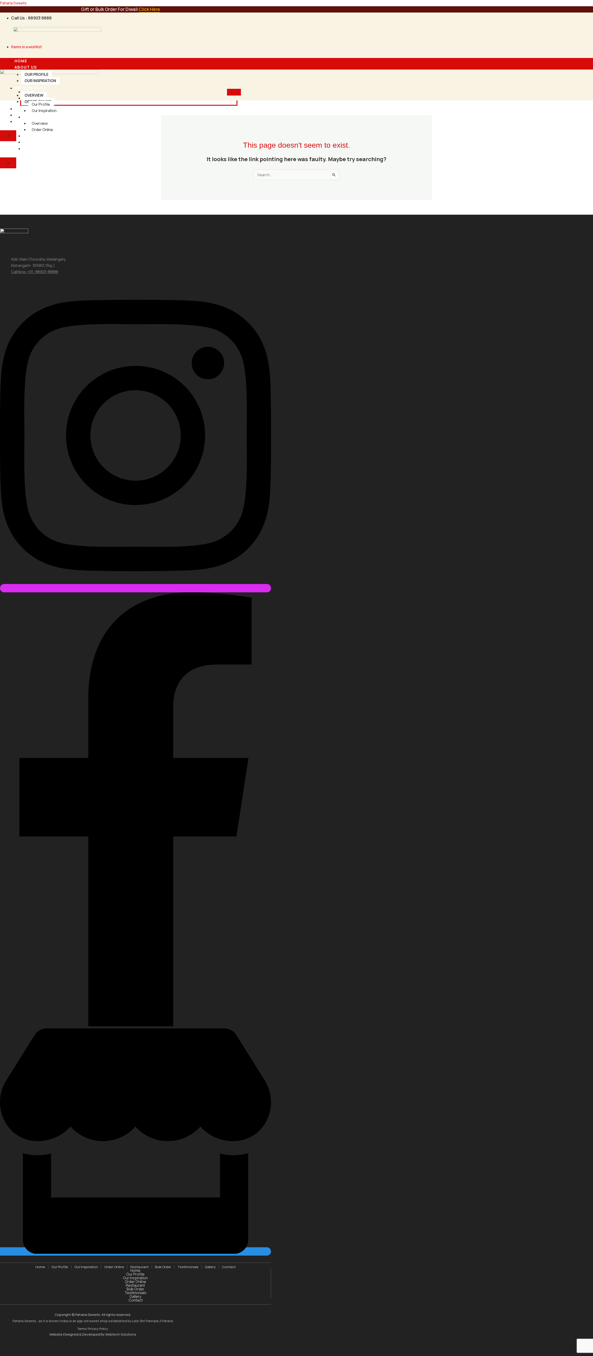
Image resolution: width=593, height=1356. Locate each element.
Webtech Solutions (120, 1334)
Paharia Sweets (13, 3)
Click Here (149, 9)
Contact (25, 121)
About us (26, 67)
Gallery (210, 1267)
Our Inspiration (40, 80)
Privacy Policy (98, 1329)
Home (21, 61)
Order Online (42, 129)
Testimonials (31, 115)
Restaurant (37, 135)
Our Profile (36, 74)
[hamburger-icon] (234, 61)
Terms (82, 1329)
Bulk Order (163, 1267)
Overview (34, 95)
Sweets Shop (31, 88)
